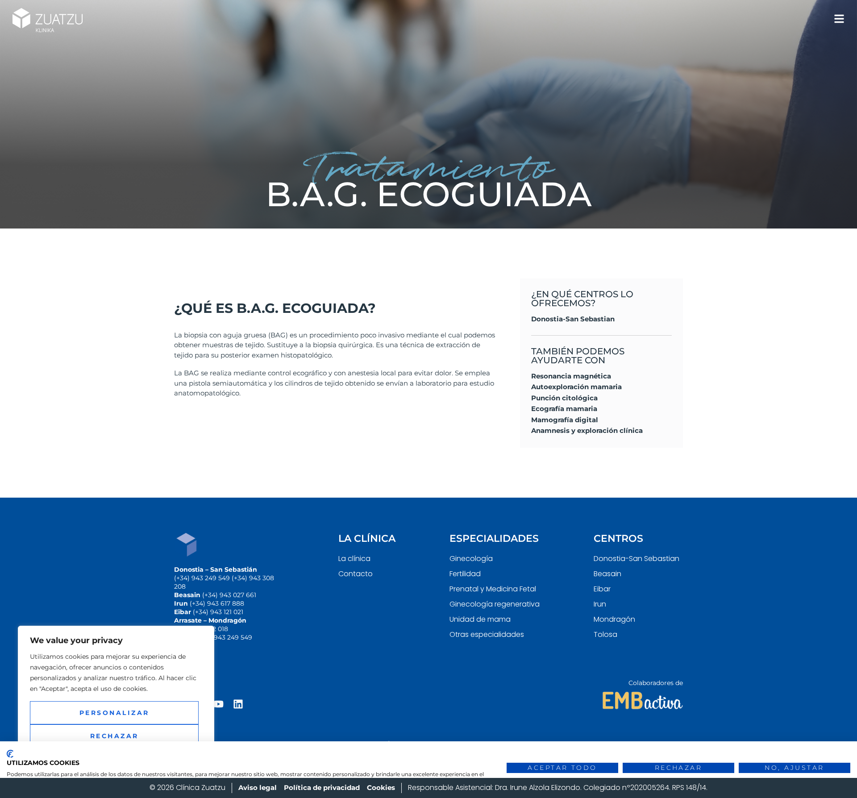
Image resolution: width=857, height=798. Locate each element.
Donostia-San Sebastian (573, 319)
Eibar (602, 589)
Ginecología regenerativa (494, 604)
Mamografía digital (564, 420)
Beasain (607, 574)
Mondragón (614, 619)
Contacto (355, 574)
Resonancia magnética (571, 376)
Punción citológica (564, 398)
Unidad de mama (480, 619)
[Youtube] (218, 704)
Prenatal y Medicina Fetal (492, 589)
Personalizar (114, 713)
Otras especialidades (486, 634)
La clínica (354, 558)
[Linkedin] (238, 704)
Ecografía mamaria (564, 408)
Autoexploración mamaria (576, 386)
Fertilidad (465, 574)
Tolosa (605, 634)
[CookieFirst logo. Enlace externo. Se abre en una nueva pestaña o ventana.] (10, 754)
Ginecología (471, 558)
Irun (600, 604)
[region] (116, 703)
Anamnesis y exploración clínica (587, 430)
